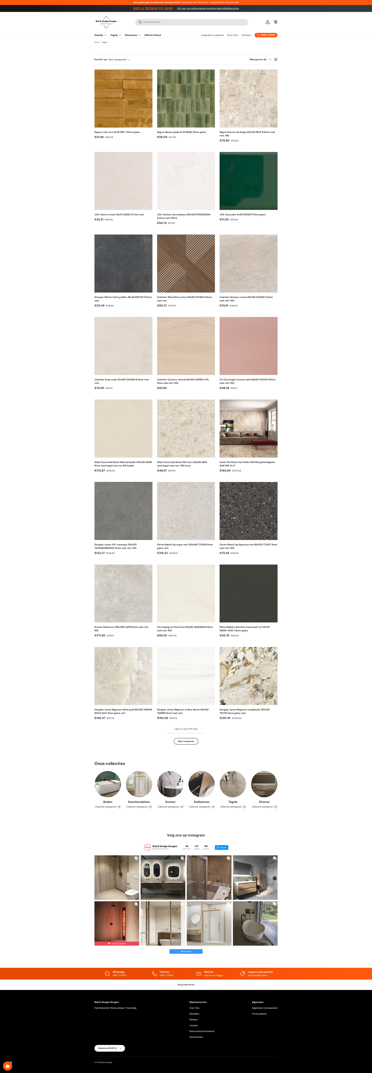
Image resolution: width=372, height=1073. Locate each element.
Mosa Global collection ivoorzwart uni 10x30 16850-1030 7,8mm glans (245, 628)
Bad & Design (106, 1062)
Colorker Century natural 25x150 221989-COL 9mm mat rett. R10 (183, 381)
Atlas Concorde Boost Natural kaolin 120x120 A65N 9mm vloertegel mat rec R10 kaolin (123, 464)
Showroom (131, 35)
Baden (107, 802)
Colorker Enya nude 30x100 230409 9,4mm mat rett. (121, 381)
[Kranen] (170, 784)
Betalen (193, 1019)
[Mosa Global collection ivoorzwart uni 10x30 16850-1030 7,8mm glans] (249, 594)
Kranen (170, 802)
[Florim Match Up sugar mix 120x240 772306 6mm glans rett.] (186, 511)
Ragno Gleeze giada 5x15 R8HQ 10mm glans (181, 132)
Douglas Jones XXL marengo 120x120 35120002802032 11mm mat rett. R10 (115, 546)
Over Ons (232, 35)
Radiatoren (202, 802)
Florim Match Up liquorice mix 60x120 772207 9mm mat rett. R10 (248, 546)
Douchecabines (139, 802)
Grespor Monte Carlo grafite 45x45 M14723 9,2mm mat (123, 299)
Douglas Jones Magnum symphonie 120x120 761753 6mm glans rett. (245, 711)
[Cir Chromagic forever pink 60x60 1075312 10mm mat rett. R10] (249, 346)
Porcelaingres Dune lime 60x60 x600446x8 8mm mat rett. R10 (185, 628)
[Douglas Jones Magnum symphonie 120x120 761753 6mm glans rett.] (249, 676)
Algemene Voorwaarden (265, 1007)
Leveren (193, 1025)
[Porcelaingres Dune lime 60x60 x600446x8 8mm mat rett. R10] (186, 594)
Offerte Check (152, 35)
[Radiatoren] (201, 784)
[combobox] (191, 22)
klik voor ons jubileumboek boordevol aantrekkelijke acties (208, 8)
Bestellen (194, 1013)
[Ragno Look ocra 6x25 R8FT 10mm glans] (123, 98)
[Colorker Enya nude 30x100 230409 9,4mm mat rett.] (123, 346)
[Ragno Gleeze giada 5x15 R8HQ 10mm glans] (186, 98)
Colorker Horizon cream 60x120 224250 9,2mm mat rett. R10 (246, 299)
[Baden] (108, 784)
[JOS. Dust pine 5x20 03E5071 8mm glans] (249, 181)
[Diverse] (264, 784)
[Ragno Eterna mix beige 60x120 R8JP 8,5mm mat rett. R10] (249, 98)
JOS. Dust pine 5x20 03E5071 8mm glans (243, 214)
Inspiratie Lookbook (212, 35)
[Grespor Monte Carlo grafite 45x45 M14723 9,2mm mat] (123, 264)
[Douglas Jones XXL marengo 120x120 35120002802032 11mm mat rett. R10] (123, 511)
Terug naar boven (186, 984)
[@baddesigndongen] (147, 847)
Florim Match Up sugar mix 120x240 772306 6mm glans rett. (185, 546)
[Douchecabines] (139, 784)
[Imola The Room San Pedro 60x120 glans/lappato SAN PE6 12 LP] (249, 429)
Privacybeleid (259, 1013)
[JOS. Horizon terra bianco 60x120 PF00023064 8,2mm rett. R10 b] (186, 181)
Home (96, 42)
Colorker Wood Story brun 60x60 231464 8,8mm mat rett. (184, 299)
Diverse (264, 802)
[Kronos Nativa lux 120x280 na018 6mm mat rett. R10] (123, 594)
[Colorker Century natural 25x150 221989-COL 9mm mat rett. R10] (186, 346)
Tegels (114, 35)
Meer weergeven (186, 741)
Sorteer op (100, 59)
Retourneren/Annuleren (201, 1031)
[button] (276, 22)
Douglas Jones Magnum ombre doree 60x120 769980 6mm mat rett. (183, 711)
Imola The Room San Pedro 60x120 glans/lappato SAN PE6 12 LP (247, 464)
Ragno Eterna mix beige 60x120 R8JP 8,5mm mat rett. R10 (247, 134)
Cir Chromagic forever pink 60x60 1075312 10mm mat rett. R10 (248, 381)
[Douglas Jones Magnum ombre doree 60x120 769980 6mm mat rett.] (186, 676)
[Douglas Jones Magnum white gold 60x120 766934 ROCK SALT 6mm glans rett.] (123, 676)
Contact (246, 35)
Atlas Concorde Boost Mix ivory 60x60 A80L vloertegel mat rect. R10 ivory (182, 464)
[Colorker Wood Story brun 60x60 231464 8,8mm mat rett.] (186, 264)
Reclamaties (196, 1037)
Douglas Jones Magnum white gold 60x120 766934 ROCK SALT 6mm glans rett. (123, 711)
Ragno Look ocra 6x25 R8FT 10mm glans (117, 132)
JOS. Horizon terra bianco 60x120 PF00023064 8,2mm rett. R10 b (183, 216)
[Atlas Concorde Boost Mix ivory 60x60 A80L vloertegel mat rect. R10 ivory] (186, 429)
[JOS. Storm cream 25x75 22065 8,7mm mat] (123, 181)
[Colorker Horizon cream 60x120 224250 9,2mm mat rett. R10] (249, 264)
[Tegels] (233, 784)
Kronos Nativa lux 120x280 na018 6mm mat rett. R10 (121, 628)
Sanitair (98, 35)
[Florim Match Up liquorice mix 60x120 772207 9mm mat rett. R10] (249, 511)
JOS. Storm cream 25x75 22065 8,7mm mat (119, 214)
